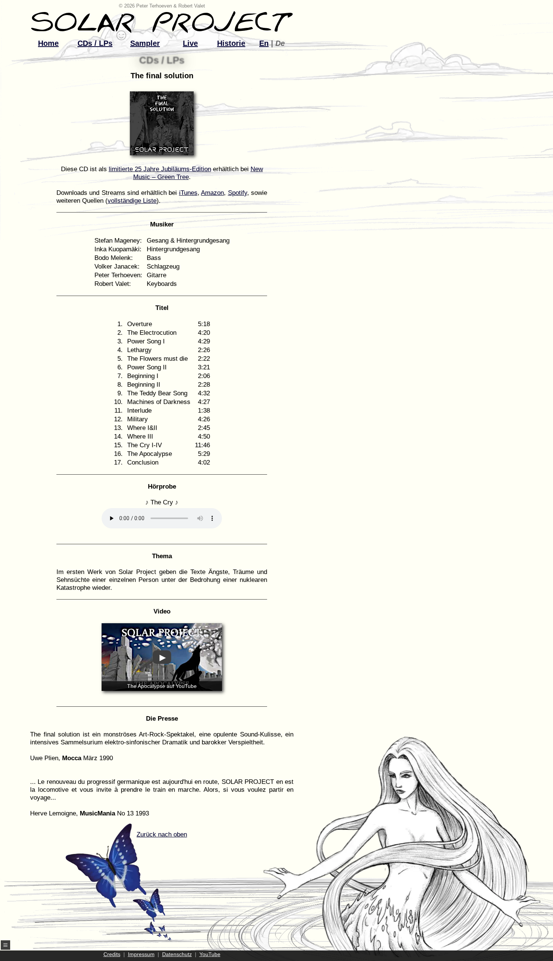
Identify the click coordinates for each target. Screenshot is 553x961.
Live (190, 43)
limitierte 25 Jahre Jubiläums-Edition (160, 169)
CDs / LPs (94, 43)
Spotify (237, 192)
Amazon (212, 192)
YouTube (209, 954)
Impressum (141, 954)
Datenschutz (177, 954)
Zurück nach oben (162, 834)
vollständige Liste (132, 200)
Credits (111, 954)
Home (48, 43)
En (264, 43)
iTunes (188, 192)
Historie (231, 43)
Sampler (145, 43)
